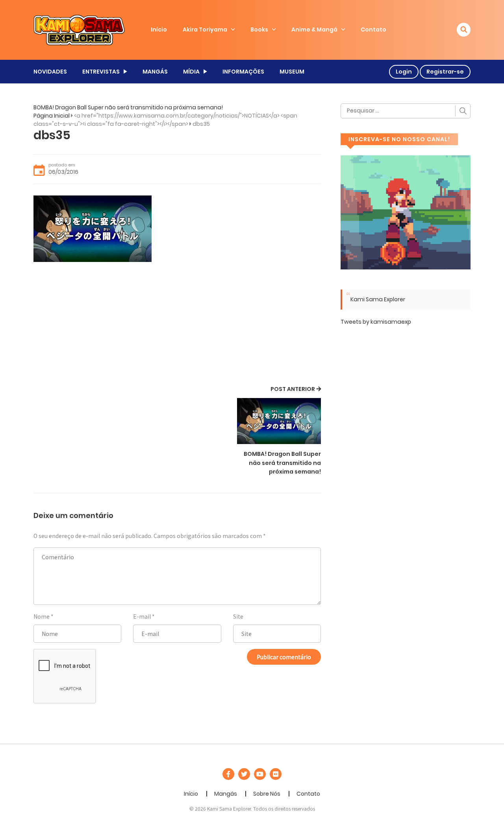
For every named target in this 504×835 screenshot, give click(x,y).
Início (159, 29)
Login (404, 72)
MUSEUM (292, 72)
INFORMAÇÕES (243, 72)
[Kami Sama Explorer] (79, 29)
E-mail (142, 616)
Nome (41, 616)
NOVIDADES (50, 72)
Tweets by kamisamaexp (376, 322)
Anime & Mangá (314, 29)
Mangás (225, 794)
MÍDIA (191, 72)
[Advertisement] (177, 325)
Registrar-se (445, 72)
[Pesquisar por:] (406, 110)
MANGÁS (155, 72)
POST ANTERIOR (293, 389)
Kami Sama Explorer (377, 299)
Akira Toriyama (205, 29)
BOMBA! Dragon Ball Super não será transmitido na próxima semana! (128, 107)
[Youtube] (260, 774)
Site (238, 616)
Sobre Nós (266, 794)
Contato (373, 29)
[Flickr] (276, 774)
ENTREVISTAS (101, 72)
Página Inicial (51, 116)
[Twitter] (244, 774)
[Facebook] (228, 774)
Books (259, 29)
